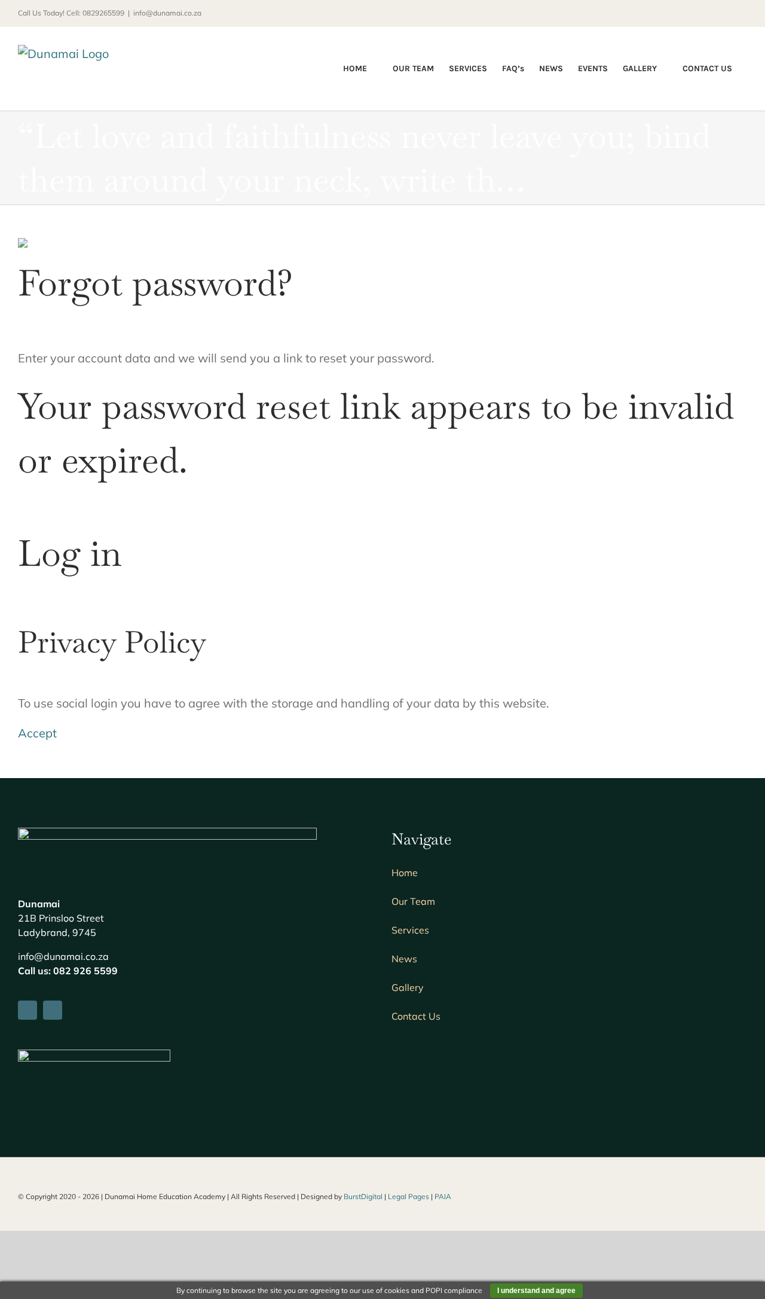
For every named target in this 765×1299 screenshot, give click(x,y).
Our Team (413, 901)
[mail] (52, 1010)
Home (404, 873)
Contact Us (415, 1016)
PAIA (442, 1196)
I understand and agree (536, 1290)
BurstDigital (363, 1196)
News (404, 959)
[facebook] (27, 1010)
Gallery (407, 987)
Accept (37, 732)
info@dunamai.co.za (167, 12)
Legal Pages (408, 1196)
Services (410, 930)
